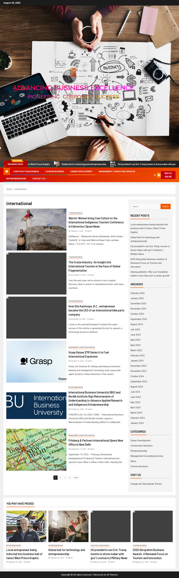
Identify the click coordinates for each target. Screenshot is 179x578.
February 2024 (137, 418)
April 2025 (135, 345)
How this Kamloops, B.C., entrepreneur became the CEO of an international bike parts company (96, 310)
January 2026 (137, 298)
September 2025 (138, 319)
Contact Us (38, 179)
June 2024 (135, 397)
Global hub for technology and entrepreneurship (58, 164)
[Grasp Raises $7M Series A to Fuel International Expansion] (36, 362)
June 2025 (135, 334)
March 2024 (136, 412)
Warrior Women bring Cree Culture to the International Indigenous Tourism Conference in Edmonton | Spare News (96, 222)
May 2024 (135, 402)
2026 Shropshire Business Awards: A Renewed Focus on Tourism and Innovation (148, 263)
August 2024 (136, 386)
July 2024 (135, 392)
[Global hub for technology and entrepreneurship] (68, 526)
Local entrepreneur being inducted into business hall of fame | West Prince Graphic (149, 228)
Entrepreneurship (16, 179)
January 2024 (137, 423)
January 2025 (137, 360)
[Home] (6, 172)
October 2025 (137, 314)
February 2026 (137, 293)
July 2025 (135, 329)
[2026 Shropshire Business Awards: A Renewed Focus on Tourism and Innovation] (153, 526)
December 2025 (138, 303)
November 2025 (138, 308)
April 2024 (135, 407)
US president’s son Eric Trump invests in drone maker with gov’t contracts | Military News (134, 164)
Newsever (99, 574)
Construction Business (26, 171)
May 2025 (135, 340)
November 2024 (138, 371)
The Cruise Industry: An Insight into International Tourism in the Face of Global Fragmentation (94, 266)
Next (76, 478)
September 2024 (138, 381)
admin (89, 231)
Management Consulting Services (117, 171)
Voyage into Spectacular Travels (146, 484)
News (133, 461)
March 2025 (136, 350)
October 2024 (137, 376)
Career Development (81, 171)
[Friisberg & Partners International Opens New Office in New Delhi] (36, 450)
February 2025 (137, 355)
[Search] (154, 175)
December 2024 (138, 366)
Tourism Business (54, 171)
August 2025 (136, 324)
